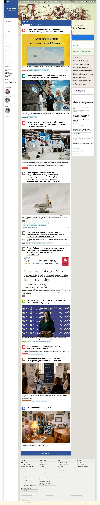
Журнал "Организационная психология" (10, 63)
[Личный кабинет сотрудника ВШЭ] (91, 1)
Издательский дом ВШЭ (81, 464)
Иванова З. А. (75, 135)
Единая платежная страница (26, 488)
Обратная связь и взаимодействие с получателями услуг (46, 484)
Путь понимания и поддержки (39, 407)
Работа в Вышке (24, 490)
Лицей (40, 462)
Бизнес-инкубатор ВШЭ (43, 479)
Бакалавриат (7, 33)
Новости (25, 22)
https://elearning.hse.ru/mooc (76, 494)
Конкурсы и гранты (61, 473)
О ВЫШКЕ (23, 460)
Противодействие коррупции (26, 477)
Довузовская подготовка (44, 464)
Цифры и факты (24, 462)
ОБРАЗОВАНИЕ (42, 460)
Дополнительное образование (8, 42)
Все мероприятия (77, 31)
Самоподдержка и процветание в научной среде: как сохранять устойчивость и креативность (46, 359)
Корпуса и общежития (25, 470)
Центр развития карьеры (44, 477)
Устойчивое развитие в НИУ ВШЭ (27, 466)
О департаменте (8, 48)
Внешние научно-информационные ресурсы (66, 475)
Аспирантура (41, 473)
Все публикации (76, 153)
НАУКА (59, 460)
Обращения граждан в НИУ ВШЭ (27, 473)
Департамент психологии (11, 9)
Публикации (76, 96)
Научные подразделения (62, 462)
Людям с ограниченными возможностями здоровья (28, 486)
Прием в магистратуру (43, 472)
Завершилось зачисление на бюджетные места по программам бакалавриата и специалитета (46, 76)
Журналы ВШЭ (79, 472)
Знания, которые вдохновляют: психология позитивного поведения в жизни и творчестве (45, 30)
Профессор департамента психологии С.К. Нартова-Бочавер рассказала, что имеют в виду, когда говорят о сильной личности (45, 234)
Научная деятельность (9, 53)
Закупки (22, 472)
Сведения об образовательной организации (29, 483)
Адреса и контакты (32, 500)
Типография (79, 468)
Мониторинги (60, 466)
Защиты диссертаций (62, 470)
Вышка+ (40, 470)
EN (86, 1)
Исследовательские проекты (63, 464)
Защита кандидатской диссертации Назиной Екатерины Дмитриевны (79, 27)
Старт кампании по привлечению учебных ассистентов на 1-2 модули (43, 347)
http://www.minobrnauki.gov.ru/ (26, 494)
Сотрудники (7, 55)
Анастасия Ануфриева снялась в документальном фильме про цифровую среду (46, 301)
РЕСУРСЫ (79, 460)
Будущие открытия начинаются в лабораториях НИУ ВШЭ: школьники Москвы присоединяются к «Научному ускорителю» (46, 124)
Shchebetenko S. (76, 147)
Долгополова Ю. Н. (77, 107)
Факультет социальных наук (11, 4)
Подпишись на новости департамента (82, 36)
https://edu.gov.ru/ (49, 494)
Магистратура (7, 35)
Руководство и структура (25, 464)
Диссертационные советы (63, 468)
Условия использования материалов (41, 500)
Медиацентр (79, 470)
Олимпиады (41, 466)
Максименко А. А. (76, 123)
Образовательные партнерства (45, 481)
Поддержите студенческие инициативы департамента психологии (81, 52)
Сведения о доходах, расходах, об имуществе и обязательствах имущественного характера (27, 480)
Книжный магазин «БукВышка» (82, 466)
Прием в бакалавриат (43, 468)
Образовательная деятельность (8, 51)
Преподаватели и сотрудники (26, 468)
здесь (69, 502)
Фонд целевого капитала (25, 475)
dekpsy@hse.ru (10, 73)
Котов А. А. (83, 107)
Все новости (45, 453)
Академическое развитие (63, 472)
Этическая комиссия (9, 58)
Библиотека (79, 462)
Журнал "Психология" (9, 60)
